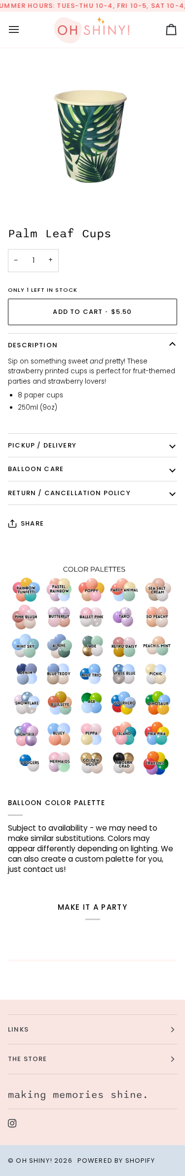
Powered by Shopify (116, 1160)
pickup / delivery (42, 445)
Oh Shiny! (34, 1160)
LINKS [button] (18, 1029)
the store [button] (27, 1059)
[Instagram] (12, 1123)
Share (32, 523)
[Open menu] (22, 29)
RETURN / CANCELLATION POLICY (69, 493)
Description (33, 345)
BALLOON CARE (36, 469)
